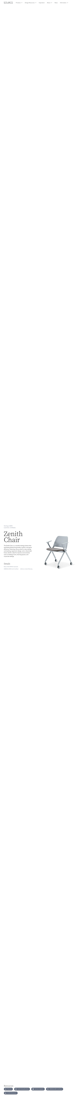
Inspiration (42, 2)
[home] (8, 3)
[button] (19, 2)
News (56, 2)
